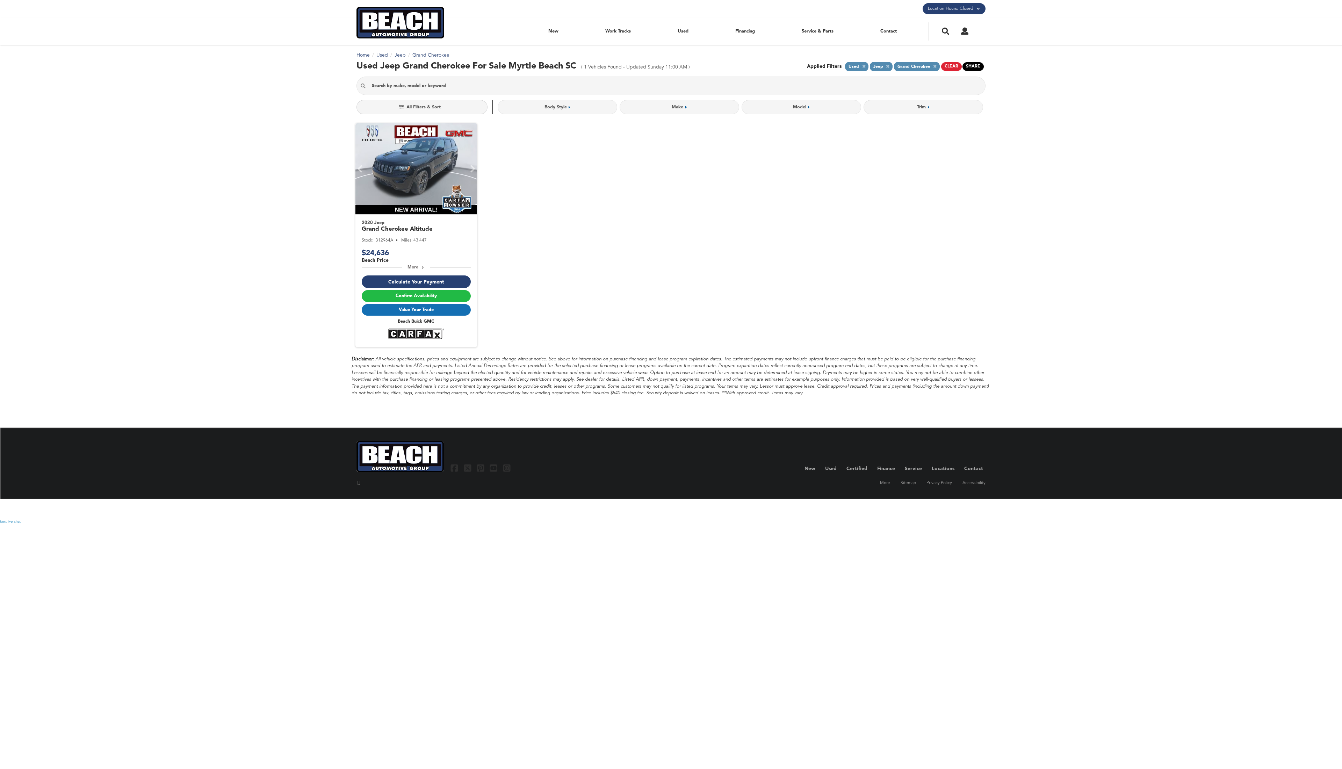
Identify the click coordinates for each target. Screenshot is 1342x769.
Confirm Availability (416, 296)
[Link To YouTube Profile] (494, 468)
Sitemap (908, 483)
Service (913, 468)
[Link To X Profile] (468, 468)
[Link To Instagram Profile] (506, 468)
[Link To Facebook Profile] (455, 468)
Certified (856, 468)
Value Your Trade (416, 310)
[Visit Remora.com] (971, 509)
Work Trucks (618, 31)
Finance (886, 468)
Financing (745, 31)
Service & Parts (818, 31)
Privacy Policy (939, 483)
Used (683, 31)
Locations (943, 468)
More (412, 267)
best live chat (10, 521)
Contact (888, 31)
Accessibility (974, 483)
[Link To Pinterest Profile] (481, 468)
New (553, 31)
